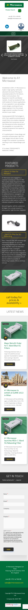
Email (6, 501)
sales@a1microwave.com (14, 18)
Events (5, 374)
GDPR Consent (7, 530)
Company (6, 508)
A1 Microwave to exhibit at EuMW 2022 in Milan (13, 393)
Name (6, 494)
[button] (14, 300)
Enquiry (6, 516)
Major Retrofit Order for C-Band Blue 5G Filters (12, 346)
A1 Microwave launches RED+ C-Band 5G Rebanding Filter (14, 440)
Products (5, 324)
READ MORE (10, 364)
